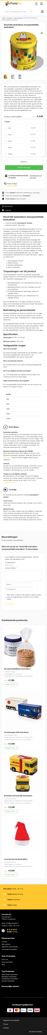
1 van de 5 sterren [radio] (6, 565)
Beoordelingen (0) (10, 214)
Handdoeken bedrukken (10, 979)
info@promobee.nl (9, 482)
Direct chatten (12, 186)
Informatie (7, 202)
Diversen (9, 18)
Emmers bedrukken (8, 981)
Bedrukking (8, 206)
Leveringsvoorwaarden (9, 949)
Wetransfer (7, 457)
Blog (3, 964)
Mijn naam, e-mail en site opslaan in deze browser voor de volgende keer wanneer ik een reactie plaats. (24, 597)
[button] (42, 33)
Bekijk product (10, 684)
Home (3, 18)
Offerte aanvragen (24, 167)
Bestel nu (24, 162)
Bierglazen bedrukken (9, 977)
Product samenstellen (36, 208)
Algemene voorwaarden (10, 947)
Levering (7, 210)
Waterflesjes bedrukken (10, 974)
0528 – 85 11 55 (14, 926)
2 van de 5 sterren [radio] (6, 565)
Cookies (6, 1028)
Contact (4, 941)
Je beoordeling (11, 568)
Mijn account (6, 944)
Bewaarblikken (18, 18)
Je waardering (10, 562)
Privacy (5, 1024)
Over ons (5, 959)
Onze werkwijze (7, 962)
